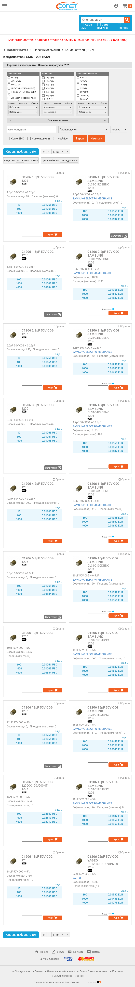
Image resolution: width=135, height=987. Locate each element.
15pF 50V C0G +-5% (84, 724)
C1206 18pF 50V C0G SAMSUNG (103, 784)
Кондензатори (75, 50)
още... (58, 200)
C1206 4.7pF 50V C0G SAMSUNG (103, 407)
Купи (50, 234)
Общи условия (22, 971)
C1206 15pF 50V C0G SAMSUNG (103, 709)
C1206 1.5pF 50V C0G (38, 252)
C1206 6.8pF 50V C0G (38, 558)
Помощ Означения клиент (94, 971)
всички (11, 103)
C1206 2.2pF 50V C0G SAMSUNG (103, 253)
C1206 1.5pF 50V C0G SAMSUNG (103, 179)
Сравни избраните (21, 151)
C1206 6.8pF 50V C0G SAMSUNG (103, 485)
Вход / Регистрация (116, 6)
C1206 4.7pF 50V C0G (38, 484)
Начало (44, 952)
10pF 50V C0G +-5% (18, 647)
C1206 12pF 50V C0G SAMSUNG (103, 635)
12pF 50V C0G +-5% (84, 650)
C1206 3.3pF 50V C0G (38, 405)
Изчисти (96, 138)
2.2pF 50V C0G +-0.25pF (87, 269)
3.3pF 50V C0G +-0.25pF (87, 347)
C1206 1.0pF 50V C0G (38, 177)
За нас (80, 976)
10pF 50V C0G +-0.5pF (86, 575)
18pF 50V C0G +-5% (84, 799)
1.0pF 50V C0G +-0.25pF (21, 192)
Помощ (96, 952)
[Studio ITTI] (93, 982)
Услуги (60, 952)
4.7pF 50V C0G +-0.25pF (87, 422)
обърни (34, 103)
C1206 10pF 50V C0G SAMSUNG (103, 560)
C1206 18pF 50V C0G (37, 857)
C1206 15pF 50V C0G (37, 782)
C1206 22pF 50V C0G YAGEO (103, 858)
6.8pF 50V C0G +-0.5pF (86, 501)
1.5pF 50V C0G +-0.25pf (21, 266)
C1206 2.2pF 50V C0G (38, 330)
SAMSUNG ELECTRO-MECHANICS (92, 198)
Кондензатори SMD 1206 (22, 57)
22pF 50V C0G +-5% (84, 873)
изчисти (23, 103)
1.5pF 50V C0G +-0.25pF (87, 194)
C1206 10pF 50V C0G (37, 633)
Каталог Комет (17, 50)
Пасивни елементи (46, 50)
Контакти (78, 952)
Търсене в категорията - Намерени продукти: (38, 65)
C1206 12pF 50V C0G (37, 707)
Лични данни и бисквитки (61, 971)
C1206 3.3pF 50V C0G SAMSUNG (103, 332)
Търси (127, 20)
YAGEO (77, 878)
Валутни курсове (63, 976)
